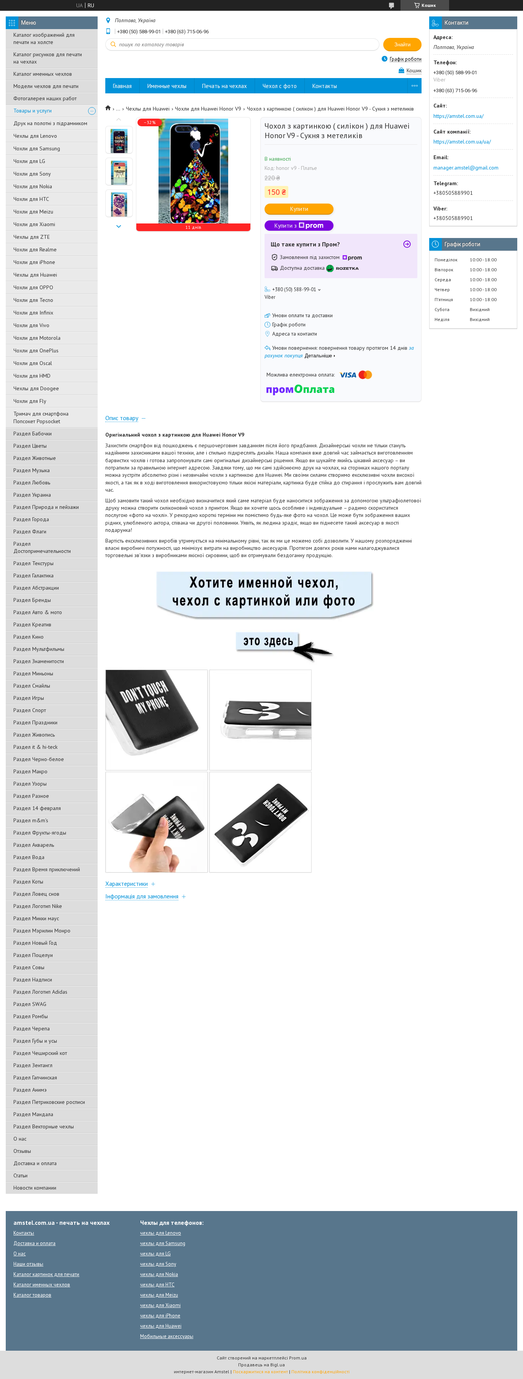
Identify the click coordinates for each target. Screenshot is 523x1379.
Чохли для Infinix (33, 312)
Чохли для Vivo (31, 325)
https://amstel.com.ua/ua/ (462, 141)
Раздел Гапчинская (35, 1077)
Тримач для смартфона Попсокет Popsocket (41, 417)
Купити (299, 208)
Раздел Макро (30, 771)
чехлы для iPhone (160, 1315)
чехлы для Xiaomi (160, 1305)
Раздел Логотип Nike (37, 906)
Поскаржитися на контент (260, 1371)
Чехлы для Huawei (35, 274)
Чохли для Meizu (33, 211)
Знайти (402, 44)
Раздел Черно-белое (38, 759)
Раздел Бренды (32, 600)
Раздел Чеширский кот (40, 1053)
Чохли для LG (29, 161)
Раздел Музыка (31, 470)
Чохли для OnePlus (36, 350)
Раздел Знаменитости (38, 661)
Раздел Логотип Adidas (40, 991)
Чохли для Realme (35, 249)
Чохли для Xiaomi (34, 224)
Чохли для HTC (31, 199)
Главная (122, 86)
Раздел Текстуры (33, 563)
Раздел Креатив (32, 624)
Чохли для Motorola (36, 337)
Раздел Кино (28, 636)
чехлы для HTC (157, 1284)
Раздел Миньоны (33, 673)
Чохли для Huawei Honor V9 (208, 108)
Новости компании (34, 1187)
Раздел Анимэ (30, 1089)
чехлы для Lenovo (160, 1233)
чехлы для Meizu (159, 1295)
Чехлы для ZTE (31, 236)
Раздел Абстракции (36, 587)
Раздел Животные (34, 458)
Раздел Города (31, 519)
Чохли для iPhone (34, 262)
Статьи (20, 1175)
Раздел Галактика (33, 575)
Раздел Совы (28, 967)
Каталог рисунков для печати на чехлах (47, 58)
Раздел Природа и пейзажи (46, 507)
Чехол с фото (280, 86)
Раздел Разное (31, 795)
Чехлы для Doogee (36, 388)
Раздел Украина (32, 494)
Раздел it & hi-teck (35, 746)
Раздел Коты (28, 881)
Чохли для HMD (32, 375)
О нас (19, 1138)
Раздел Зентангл (32, 1065)
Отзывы (22, 1151)
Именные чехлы (166, 86)
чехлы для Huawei (160, 1326)
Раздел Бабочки (32, 433)
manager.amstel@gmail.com (465, 167)
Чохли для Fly (29, 401)
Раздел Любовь (31, 482)
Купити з (286, 225)
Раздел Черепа (31, 1028)
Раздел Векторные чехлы (43, 1126)
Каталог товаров (32, 1295)
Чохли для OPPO (33, 287)
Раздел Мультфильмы (38, 648)
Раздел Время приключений (46, 869)
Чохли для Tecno (33, 300)
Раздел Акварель (33, 844)
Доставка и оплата (35, 1163)
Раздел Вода (28, 857)
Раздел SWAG (29, 1004)
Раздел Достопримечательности (42, 547)
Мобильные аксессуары (166, 1336)
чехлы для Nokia (159, 1274)
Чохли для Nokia (32, 186)
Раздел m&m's (30, 820)
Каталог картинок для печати (46, 1274)
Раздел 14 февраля (37, 808)
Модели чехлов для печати (45, 86)
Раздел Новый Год (35, 942)
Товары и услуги (32, 110)
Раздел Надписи (32, 979)
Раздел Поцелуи (33, 955)
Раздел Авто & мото (37, 612)
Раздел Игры (28, 697)
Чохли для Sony (32, 173)
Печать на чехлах (224, 86)
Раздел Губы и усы (35, 1040)
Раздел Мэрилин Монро (41, 930)
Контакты (324, 86)
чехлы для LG (155, 1253)
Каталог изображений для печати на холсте (44, 38)
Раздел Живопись (34, 734)
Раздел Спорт (29, 710)
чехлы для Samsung (162, 1243)
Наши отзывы (28, 1264)
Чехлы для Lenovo (35, 135)
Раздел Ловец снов (36, 893)
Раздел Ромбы (30, 1016)
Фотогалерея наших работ (45, 98)
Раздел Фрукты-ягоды (39, 832)
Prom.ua (298, 1358)
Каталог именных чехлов (42, 73)
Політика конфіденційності (320, 1371)
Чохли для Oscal (32, 363)
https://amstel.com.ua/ (458, 115)
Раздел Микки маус (36, 918)
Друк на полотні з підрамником (50, 123)
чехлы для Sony (158, 1264)
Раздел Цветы (30, 445)
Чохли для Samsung (36, 148)
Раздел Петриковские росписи (49, 1102)
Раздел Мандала (33, 1114)
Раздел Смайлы (31, 685)
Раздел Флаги (29, 531)
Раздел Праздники (35, 722)
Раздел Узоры (30, 783)
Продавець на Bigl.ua (261, 1365)
